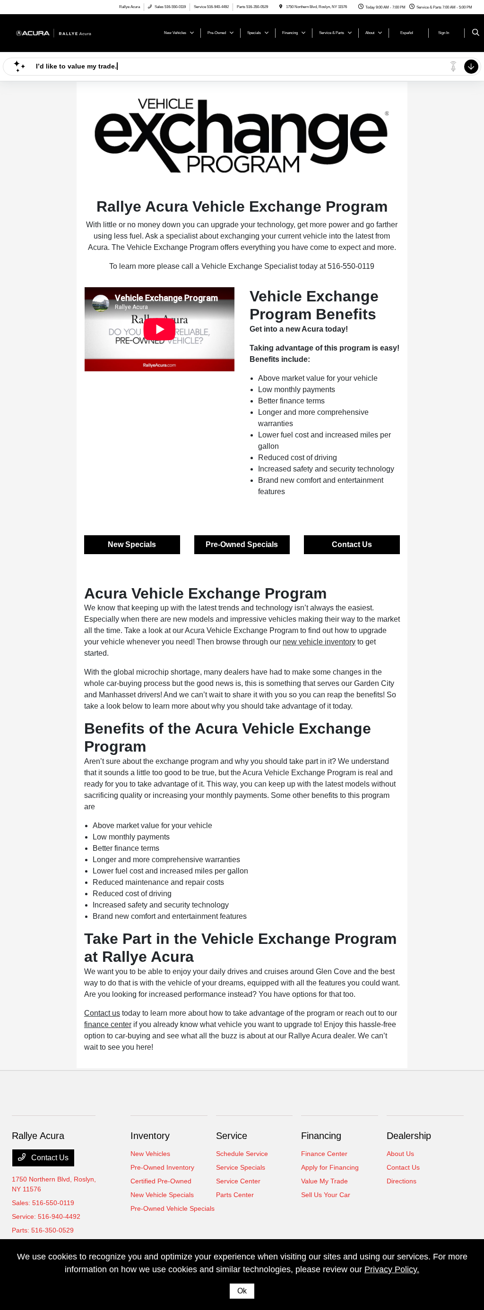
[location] (280, 7)
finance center (107, 1024)
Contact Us (352, 544)
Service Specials (240, 1167)
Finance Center (324, 1153)
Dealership (409, 1135)
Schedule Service (242, 1153)
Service (231, 1135)
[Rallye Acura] (54, 32)
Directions (401, 1181)
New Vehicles (150, 1153)
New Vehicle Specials (162, 1195)
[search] (475, 33)
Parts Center (235, 1195)
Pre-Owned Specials (242, 544)
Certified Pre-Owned (160, 1181)
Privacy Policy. (391, 1269)
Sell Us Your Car (325, 1195)
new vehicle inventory (319, 642)
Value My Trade (324, 1181)
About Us (400, 1153)
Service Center (238, 1181)
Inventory (150, 1135)
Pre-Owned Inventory (162, 1167)
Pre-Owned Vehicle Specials (172, 1208)
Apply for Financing (330, 1167)
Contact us (102, 1013)
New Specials (132, 544)
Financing (321, 1135)
